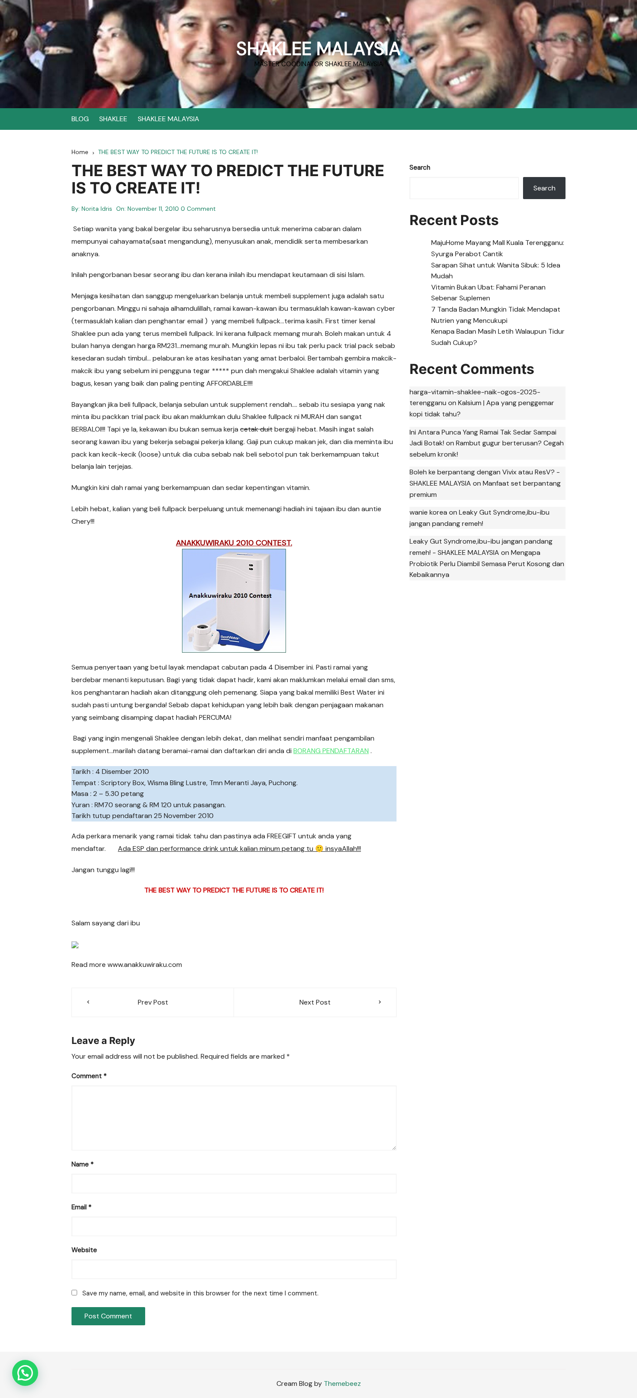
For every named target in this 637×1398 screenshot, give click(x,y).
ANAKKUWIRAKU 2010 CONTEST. (234, 543)
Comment (89, 1076)
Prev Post (153, 1002)
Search (420, 167)
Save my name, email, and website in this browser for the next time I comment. (200, 1293)
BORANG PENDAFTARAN (331, 750)
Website (84, 1250)
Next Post (315, 1002)
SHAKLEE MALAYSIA (318, 49)
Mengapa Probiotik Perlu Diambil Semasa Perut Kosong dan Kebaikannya (487, 563)
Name (83, 1164)
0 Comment (198, 209)
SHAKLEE (113, 118)
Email (81, 1207)
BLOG (80, 118)
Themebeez (342, 1383)
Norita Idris (96, 209)
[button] (25, 1373)
